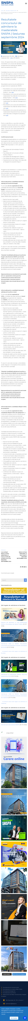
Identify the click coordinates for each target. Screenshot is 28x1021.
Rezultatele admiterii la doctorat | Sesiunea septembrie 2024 (22, 555)
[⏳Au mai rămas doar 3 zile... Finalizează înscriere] (14, 933)
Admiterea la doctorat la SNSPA (10, 724)
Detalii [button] (3, 1014)
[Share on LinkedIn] (25, 567)
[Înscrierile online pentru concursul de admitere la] (14, 906)
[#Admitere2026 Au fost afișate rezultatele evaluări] (14, 854)
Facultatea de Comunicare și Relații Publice (12, 989)
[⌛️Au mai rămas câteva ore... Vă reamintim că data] (14, 828)
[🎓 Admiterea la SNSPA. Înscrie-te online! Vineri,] (14, 959)
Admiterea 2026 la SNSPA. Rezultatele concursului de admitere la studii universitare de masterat (14, 695)
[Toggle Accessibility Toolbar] (25, 1018)
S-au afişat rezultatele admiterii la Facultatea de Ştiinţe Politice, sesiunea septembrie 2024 (6, 556)
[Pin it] (24, 567)
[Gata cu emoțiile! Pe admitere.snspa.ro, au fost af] (14, 802)
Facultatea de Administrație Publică (11, 987)
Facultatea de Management (9, 991)
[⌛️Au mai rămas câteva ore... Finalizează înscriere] (14, 880)
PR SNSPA (17, 58)
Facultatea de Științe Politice (9, 992)
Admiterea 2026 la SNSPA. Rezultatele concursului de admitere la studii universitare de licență (14, 645)
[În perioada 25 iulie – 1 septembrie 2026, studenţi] (14, 749)
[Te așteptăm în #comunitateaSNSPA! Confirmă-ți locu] (14, 775)
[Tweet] (22, 567)
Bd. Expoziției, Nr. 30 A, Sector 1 (15, 1000)
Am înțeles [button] (14, 1018)
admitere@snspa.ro (11, 1003)
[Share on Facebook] (20, 567)
